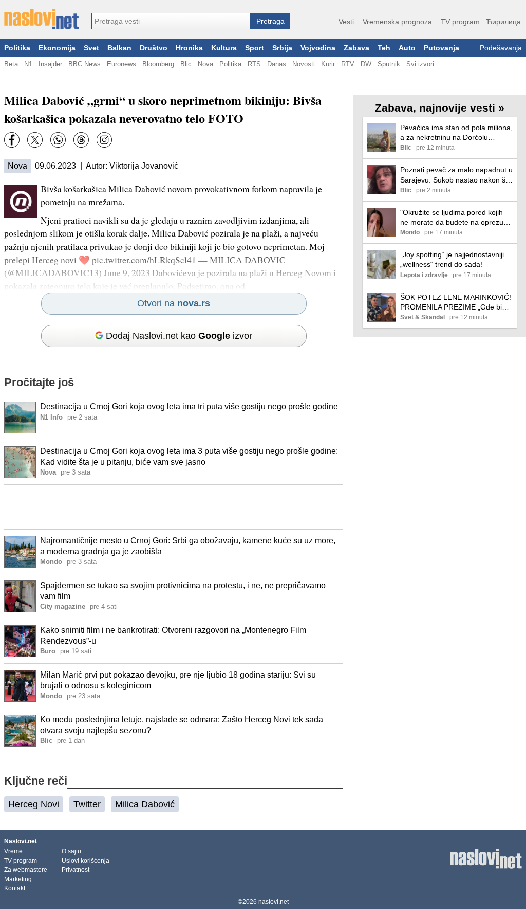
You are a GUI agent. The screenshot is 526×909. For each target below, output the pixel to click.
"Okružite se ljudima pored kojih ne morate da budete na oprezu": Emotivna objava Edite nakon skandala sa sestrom (454, 217)
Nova (205, 64)
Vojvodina (317, 48)
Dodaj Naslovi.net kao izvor (179, 336)
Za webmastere (25, 870)
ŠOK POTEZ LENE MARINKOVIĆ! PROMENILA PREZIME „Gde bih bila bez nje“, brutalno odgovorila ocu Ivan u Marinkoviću (455, 302)
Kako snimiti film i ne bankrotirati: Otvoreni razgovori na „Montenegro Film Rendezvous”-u (173, 635)
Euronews (121, 64)
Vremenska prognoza (397, 21)
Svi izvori (420, 64)
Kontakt (14, 888)
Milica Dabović (145, 804)
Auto (407, 48)
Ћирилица (503, 21)
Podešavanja (501, 48)
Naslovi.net (20, 841)
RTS (254, 64)
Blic (186, 64)
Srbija (282, 48)
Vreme (13, 851)
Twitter (87, 804)
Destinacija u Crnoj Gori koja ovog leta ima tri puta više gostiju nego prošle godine (189, 406)
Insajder (50, 64)
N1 (28, 64)
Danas (276, 64)
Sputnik (389, 64)
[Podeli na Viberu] (58, 140)
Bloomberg (158, 64)
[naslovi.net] (41, 19)
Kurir (328, 64)
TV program (460, 21)
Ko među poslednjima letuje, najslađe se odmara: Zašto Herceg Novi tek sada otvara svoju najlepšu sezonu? (181, 725)
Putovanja (441, 48)
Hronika (189, 48)
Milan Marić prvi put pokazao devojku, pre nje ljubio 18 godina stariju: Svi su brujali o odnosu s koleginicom (178, 680)
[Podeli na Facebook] (12, 140)
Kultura (224, 48)
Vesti (346, 21)
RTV (347, 64)
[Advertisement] (173, 507)
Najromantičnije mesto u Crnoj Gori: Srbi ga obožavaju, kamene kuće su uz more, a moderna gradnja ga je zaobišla (187, 546)
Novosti (303, 64)
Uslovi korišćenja (85, 860)
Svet (91, 48)
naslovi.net (273, 901)
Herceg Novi (33, 804)
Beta (11, 64)
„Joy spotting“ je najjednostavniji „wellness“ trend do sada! (452, 259)
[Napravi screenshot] (104, 140)
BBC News (84, 64)
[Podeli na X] (35, 140)
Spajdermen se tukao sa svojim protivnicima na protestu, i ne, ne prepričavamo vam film (183, 591)
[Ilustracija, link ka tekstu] (20, 418)
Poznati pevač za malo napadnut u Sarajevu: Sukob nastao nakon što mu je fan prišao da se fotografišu (456, 175)
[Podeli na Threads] (81, 140)
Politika (17, 48)
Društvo (153, 48)
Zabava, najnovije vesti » (439, 108)
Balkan (119, 48)
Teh (384, 48)
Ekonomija (57, 48)
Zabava (356, 48)
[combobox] (171, 21)
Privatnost (75, 870)
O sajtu (71, 851)
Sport (254, 48)
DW (366, 64)
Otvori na (173, 303)
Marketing (18, 879)
